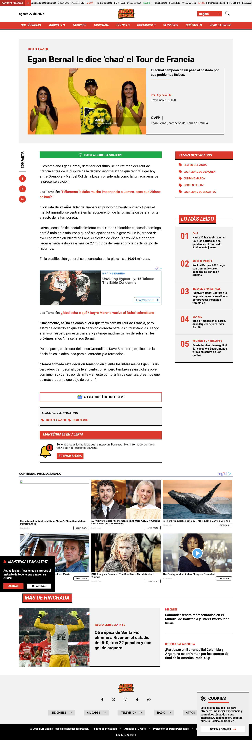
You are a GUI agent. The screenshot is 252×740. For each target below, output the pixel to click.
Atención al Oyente (135, 728)
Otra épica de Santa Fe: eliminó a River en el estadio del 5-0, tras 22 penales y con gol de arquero (123, 640)
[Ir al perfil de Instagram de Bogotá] (125, 699)
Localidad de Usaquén (199, 171)
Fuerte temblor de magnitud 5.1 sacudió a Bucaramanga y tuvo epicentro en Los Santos (210, 350)
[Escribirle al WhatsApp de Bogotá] (149, 699)
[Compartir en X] (22, 188)
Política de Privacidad (105, 728)
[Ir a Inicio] (126, 14)
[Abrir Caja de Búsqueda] (227, 13)
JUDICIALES (56, 25)
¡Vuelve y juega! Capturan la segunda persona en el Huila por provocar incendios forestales (210, 298)
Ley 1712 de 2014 (126, 735)
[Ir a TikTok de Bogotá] (137, 699)
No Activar (39, 586)
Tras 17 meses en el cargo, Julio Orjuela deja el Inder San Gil (209, 324)
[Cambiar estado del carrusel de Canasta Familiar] (28, 3)
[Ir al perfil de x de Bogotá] (113, 699)
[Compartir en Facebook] (22, 178)
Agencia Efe (164, 95)
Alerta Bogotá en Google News (104, 397)
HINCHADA (101, 25)
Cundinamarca (194, 178)
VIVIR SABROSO (220, 25)
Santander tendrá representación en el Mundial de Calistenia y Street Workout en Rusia (197, 619)
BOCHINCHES (146, 25)
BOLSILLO (123, 25)
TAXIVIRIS (79, 25)
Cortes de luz (194, 185)
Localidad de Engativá (200, 191)
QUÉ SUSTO (194, 25)
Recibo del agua (195, 165)
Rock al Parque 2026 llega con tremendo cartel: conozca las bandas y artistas (209, 270)
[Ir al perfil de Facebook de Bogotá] (102, 699)
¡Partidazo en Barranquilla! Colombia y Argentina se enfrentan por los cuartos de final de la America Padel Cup (197, 654)
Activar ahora (70, 456)
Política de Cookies (222, 721)
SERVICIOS (170, 25)
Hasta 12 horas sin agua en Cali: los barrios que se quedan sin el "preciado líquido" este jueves (209, 242)
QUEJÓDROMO (31, 25)
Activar (13, 585)
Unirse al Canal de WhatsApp (103, 155)
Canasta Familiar (12, 3)
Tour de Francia (56, 420)
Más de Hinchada (47, 598)
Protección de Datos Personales (171, 728)
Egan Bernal (81, 420)
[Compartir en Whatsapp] (22, 199)
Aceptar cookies (220, 729)
